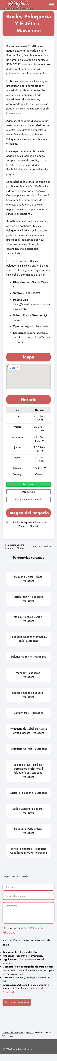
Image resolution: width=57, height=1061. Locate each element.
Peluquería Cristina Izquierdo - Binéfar (14, 546)
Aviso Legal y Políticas (23, 1049)
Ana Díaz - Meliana (42, 546)
